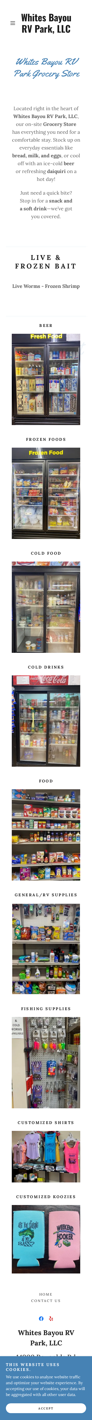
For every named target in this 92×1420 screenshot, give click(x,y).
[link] (46, 23)
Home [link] (46, 1294)
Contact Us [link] (46, 1301)
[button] (13, 23)
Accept (45, 1408)
